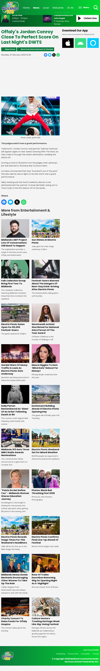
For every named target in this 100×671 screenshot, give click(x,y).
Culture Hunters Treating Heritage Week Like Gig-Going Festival (46, 621)
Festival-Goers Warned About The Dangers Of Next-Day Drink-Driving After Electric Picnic (45, 285)
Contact (95, 654)
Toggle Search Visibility (96, 10)
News (36, 7)
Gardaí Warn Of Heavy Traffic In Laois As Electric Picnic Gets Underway (14, 369)
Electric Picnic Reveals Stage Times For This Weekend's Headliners (14, 539)
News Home (10, 49)
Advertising (60, 654)
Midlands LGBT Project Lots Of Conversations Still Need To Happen (14, 242)
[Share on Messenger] (49, 55)
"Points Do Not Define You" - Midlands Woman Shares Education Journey (15, 494)
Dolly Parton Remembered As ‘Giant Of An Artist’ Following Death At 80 (14, 410)
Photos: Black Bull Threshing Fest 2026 (43, 492)
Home (26, 7)
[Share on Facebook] (45, 55)
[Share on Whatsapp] (58, 55)
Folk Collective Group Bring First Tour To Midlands (13, 283)
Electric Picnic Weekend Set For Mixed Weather (45, 451)
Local (46, 7)
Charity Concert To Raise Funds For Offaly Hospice (14, 621)
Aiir (96, 661)
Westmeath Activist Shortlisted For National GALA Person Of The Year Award (45, 328)
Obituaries (58, 7)
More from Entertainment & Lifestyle (37, 49)
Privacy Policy (73, 654)
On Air (70, 7)
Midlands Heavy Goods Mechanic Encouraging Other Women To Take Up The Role (14, 579)
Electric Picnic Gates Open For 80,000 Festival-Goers (13, 327)
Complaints (85, 654)
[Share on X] (54, 55)
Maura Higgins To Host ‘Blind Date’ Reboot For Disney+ (45, 367)
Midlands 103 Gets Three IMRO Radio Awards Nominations (15, 452)
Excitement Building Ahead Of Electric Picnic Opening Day (45, 408)
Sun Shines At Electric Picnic (44, 241)
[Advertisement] (30, 78)
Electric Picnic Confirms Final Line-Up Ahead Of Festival (45, 539)
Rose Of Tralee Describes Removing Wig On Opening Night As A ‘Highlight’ (44, 579)
